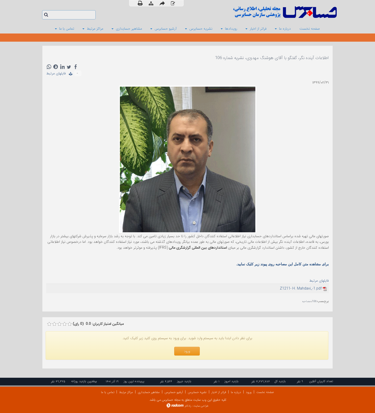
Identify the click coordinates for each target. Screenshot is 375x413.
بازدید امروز (231, 381)
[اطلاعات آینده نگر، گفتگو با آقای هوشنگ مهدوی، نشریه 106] (187, 159)
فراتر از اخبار (218, 392)
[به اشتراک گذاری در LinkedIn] (62, 67)
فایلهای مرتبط (57, 73)
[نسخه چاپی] (140, 3)
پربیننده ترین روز (134, 381)
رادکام (188, 406)
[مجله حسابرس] (264, 12)
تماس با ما (107, 392)
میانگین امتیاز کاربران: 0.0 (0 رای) (98, 324)
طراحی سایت (200, 406)
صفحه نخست (265, 392)
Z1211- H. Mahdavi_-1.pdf (301, 288)
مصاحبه (306, 301)
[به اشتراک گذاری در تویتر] (69, 67)
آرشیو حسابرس (174, 392)
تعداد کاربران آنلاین (321, 381)
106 (314, 301)
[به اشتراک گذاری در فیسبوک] (75, 67)
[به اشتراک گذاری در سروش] (55, 67)
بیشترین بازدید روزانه (84, 381)
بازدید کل (280, 381)
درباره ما (236, 392)
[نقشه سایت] (151, 3)
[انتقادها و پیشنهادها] (173, 3)
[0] (49, 324)
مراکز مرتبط (126, 392)
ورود (249, 392)
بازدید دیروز (184, 381)
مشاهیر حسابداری (149, 392)
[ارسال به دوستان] (162, 3)
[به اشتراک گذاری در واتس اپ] (49, 67)
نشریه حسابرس (197, 392)
